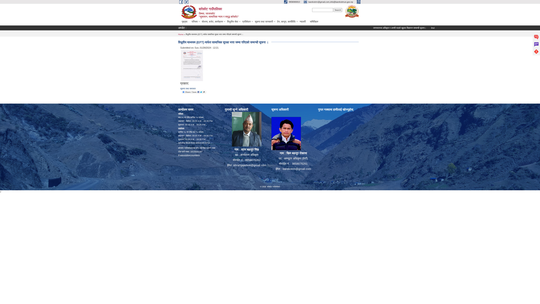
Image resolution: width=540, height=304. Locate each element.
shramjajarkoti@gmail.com (249, 165)
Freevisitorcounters (189, 155)
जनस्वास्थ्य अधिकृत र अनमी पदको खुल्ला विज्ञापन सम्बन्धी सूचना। (382, 28)
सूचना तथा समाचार (188, 88)
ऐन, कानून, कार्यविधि (286, 21)
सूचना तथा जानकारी (264, 21)
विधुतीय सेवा (232, 21)
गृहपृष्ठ (184, 21)
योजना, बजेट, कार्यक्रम (212, 21)
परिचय (195, 21)
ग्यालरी (303, 21)
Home (181, 34)
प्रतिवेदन (246, 21)
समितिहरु (314, 21)
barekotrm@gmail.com (297, 168)
